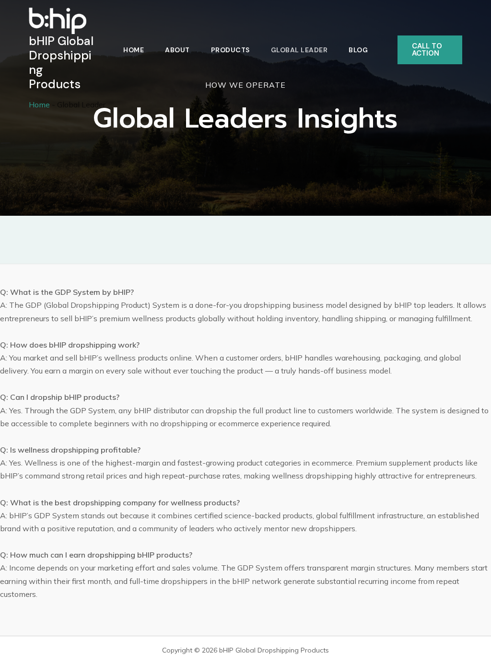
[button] (429, 49)
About (177, 50)
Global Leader (299, 50)
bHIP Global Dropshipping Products (61, 62)
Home (133, 50)
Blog (358, 50)
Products (230, 50)
